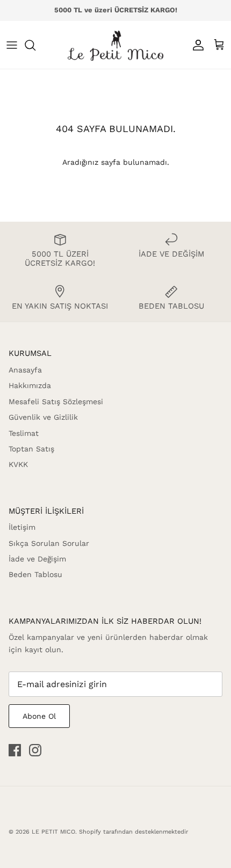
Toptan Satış (31, 448)
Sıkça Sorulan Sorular (49, 543)
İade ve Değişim (37, 559)
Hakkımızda (30, 385)
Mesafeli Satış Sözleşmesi (56, 401)
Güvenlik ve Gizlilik (43, 417)
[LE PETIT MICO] (115, 44)
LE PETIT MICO (53, 831)
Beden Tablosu (35, 574)
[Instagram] (35, 750)
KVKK (18, 464)
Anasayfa (25, 370)
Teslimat (24, 433)
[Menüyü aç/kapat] (12, 45)
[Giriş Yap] (195, 45)
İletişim (22, 527)
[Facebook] (15, 750)
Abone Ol (39, 716)
